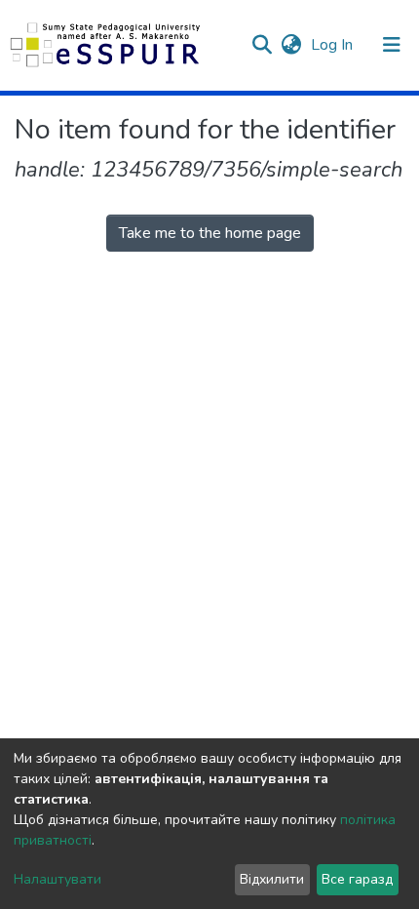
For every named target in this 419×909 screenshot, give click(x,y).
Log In (334, 45)
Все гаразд (357, 879)
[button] (291, 45)
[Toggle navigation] (391, 44)
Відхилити (272, 879)
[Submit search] (261, 45)
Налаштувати (57, 879)
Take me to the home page (210, 233)
